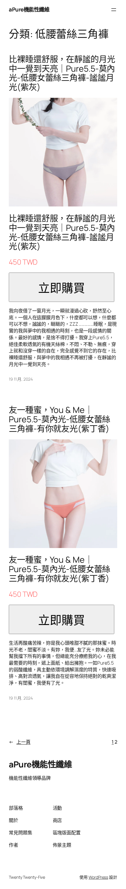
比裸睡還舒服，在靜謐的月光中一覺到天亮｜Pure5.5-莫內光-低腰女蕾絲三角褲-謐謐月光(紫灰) (62, 73)
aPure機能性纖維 (29, 9)
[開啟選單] (113, 9)
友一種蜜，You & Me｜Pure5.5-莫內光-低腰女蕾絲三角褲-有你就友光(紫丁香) (59, 419)
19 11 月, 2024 (21, 379)
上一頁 (19, 742)
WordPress (98, 877)
